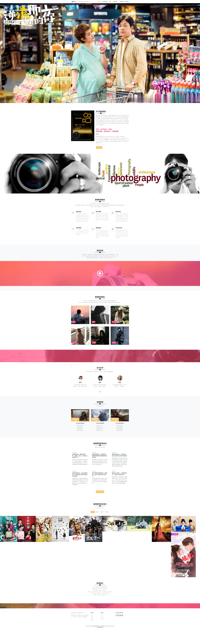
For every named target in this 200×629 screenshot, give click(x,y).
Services (92, 616)
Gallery (92, 618)
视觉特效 (99, 147)
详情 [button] (110, 1)
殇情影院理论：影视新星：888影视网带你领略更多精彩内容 (99, 456)
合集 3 (107, 512)
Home (92, 615)
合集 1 (97, 512)
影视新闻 (122, 1)
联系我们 (127, 1)
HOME (99, 1)
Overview (92, 620)
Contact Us (102, 618)
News (101, 615)
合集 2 (102, 512)
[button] (99, 391)
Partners (102, 616)
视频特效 (115, 1)
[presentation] (99, 390)
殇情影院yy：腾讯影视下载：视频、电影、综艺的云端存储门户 (79, 456)
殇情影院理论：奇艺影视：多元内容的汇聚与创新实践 (119, 455)
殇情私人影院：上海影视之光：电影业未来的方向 (119, 473)
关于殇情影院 (105, 1)
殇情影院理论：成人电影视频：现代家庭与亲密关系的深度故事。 (79, 474)
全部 (92, 512)
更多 (6, 27)
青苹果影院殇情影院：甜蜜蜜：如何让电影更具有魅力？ (99, 474)
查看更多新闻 (100, 491)
